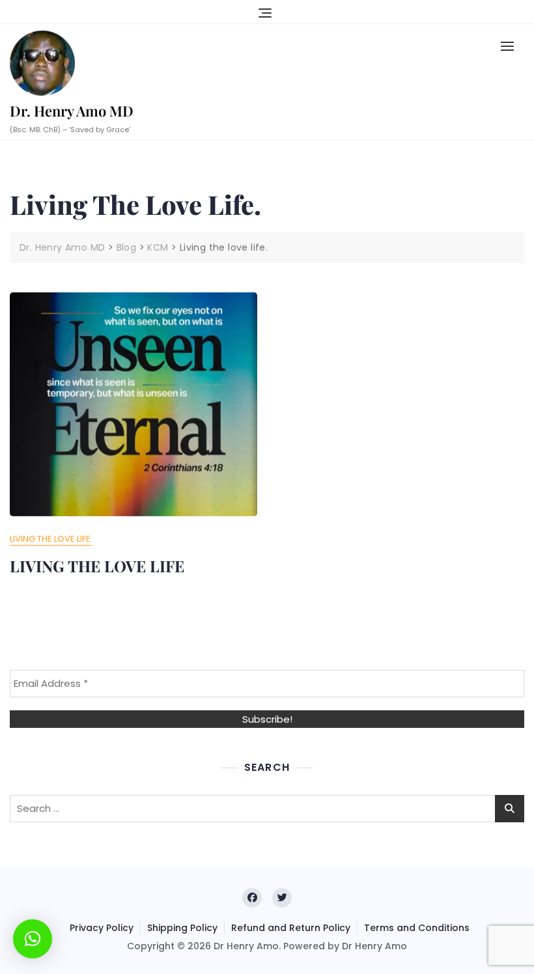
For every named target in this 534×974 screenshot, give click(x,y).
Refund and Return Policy (290, 927)
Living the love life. (51, 539)
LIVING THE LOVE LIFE (97, 565)
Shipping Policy (182, 927)
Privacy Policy (102, 927)
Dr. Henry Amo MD (72, 110)
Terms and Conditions (417, 927)
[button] (510, 45)
